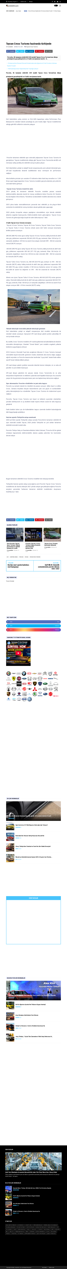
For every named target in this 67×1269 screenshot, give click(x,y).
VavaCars (57, 1229)
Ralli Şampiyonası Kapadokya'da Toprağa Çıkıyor (23, 68)
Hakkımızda (23, 1)
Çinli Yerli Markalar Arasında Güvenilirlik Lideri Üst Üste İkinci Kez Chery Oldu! (31, 1172)
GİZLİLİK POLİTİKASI (21, 1227)
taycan (26, 556)
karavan (32, 1231)
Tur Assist (33, 1229)
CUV (7, 556)
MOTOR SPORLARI (30, 1227)
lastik (47, 1231)
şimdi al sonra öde (51, 1233)
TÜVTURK (40, 1229)
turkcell (8, 1233)
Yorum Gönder (10, 581)
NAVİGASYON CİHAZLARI (41, 1227)
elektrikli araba (14, 556)
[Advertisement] (36, 25)
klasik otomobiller (40, 1231)
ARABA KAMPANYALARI (50, 11)
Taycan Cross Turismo (32, 46)
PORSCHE (21, 556)
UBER (52, 1229)
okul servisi (53, 1231)
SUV (57, 1227)
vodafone (14, 1233)
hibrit (27, 1231)
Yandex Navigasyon (19, 1231)
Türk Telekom (47, 1229)
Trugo (28, 1229)
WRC (7, 1231)
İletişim (31, 1)
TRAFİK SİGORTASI (21, 1229)
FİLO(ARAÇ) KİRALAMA (10, 1227)
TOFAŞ (14, 1229)
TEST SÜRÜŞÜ (9, 1229)
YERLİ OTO (12, 1231)
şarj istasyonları (41, 1233)
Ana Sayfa (44, 1267)
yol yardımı (20, 1233)
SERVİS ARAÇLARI (51, 1227)
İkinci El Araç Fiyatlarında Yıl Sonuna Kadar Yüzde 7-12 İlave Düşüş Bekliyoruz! (22, 11)
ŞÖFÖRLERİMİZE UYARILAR (30, 1233)
